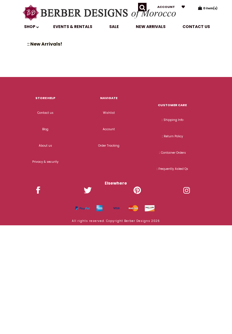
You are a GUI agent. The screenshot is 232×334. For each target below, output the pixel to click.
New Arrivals (151, 26)
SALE (114, 26)
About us (45, 146)
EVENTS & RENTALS (72, 26)
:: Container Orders (172, 153)
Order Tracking (108, 146)
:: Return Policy (172, 136)
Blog (45, 129)
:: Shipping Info (172, 120)
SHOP (30, 26)
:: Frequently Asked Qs (172, 169)
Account (166, 7)
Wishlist (109, 113)
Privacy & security (45, 162)
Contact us (196, 26)
